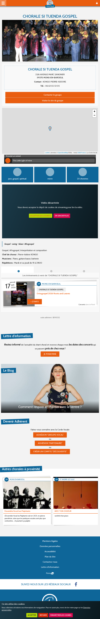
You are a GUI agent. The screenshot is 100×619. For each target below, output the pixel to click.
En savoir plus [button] (62, 216)
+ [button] (94, 111)
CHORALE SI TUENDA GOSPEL (51, 289)
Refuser (43, 615)
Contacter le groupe (53, 95)
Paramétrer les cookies (60, 615)
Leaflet (47, 152)
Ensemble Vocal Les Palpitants (17, 511)
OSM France (81, 152)
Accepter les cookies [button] (40, 216)
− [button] (94, 115)
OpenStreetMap (63, 152)
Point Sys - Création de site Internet (50, 573)
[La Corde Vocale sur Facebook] (76, 584)
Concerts (87, 305)
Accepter (32, 615)
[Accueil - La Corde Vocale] (50, 4)
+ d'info (35, 301)
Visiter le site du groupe (52, 100)
